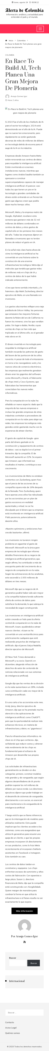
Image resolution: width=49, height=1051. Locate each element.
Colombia (9, 55)
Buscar (12, 958)
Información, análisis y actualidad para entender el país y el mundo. (24, 15)
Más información (24, 911)
